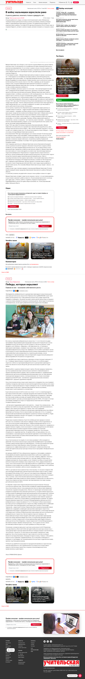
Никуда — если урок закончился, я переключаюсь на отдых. (22, 203)
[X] (17, 291)
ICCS (32, 648)
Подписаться (45, 226)
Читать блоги (62, 95)
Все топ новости (60, 50)
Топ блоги (60, 56)
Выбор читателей (66, 8)
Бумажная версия (21, 662)
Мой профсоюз (21, 655)
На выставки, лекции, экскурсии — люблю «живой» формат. (22, 200)
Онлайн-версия (21, 663)
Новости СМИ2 (5, 272)
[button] (9, 268)
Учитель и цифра (9, 660)
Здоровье (7, 658)
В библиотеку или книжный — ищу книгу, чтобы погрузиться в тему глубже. (25, 201)
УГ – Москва (20, 654)
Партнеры (33, 646)
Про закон (8, 647)
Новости (28, 2)
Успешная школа (21, 642)
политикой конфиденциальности (21, 228)
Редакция (33, 642)
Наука (7, 644)
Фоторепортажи (34, 649)
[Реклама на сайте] (80, 675)
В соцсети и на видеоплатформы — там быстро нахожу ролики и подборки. (25, 196)
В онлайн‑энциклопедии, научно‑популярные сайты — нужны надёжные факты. (26, 198)
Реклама (32, 644)
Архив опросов (60, 138)
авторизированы (34, 264)
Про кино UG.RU (35, 594)
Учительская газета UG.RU (17, 18)
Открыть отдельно (60, 137)
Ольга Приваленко (15, 282)
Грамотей (7, 655)
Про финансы (8, 657)
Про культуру (8, 646)
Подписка (52, 2)
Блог (34, 2)
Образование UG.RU (11, 250)
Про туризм (8, 652)
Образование (8, 642)
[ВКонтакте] (14, 291)
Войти (76, 2)
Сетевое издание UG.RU (22, 652)
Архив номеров (43, 2)
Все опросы (8, 214)
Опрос (59, 100)
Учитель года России (22, 647)
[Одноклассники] (16, 291)
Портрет (9, 8)
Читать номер (50, 8)
